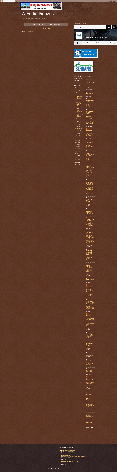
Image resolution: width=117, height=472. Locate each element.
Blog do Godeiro (88, 399)
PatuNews (88, 165)
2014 (76, 157)
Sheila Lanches (89, 355)
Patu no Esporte (90, 334)
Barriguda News (90, 100)
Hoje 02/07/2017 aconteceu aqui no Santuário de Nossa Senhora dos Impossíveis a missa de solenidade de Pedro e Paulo (90, 241)
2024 (76, 135)
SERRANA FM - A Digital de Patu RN (90, 82)
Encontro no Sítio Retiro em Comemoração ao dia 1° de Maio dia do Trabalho (90, 293)
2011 (76, 164)
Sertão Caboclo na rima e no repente (90, 144)
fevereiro (78, 128)
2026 (76, 90)
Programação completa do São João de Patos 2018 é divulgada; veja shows (90, 224)
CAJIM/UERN (89, 422)
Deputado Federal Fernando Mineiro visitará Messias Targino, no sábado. (90, 157)
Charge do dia (89, 94)
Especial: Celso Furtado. (78, 120)
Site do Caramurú (88, 393)
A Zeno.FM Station (78, 46)
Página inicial (46, 28)
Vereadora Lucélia (88, 316)
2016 (76, 153)
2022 (76, 140)
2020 (76, 144)
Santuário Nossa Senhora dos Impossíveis (90, 234)
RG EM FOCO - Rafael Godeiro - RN (90, 343)
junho (77, 124)
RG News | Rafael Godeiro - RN (90, 417)
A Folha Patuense (38, 13)
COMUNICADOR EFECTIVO (90, 220)
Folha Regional (89, 301)
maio (77, 126)
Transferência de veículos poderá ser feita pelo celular (89, 103)
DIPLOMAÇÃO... (89, 281)
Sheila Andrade (90, 354)
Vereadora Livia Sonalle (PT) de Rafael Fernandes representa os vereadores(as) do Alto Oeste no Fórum (90, 383)
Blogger (66, 468)
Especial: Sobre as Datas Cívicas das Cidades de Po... (79, 105)
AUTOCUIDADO (89, 146)
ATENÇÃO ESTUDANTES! (89, 213)
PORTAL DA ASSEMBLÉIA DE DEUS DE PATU (89, 252)
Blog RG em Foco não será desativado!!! (70, 463)
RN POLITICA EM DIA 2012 (89, 112)
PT (86, 378)
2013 (76, 160)
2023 (76, 138)
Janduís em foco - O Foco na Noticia (89, 288)
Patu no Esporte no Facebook (89, 336)
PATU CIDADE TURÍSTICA (89, 131)
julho (77, 92)
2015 (76, 155)
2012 (76, 162)
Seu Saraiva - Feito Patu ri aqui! (89, 371)
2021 (76, 142)
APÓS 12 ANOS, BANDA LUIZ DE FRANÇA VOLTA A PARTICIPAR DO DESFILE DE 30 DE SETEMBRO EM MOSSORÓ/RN (90, 189)
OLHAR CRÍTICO (90, 279)
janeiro (78, 130)
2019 (76, 146)
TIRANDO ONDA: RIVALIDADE (90, 364)
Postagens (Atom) (30, 31)
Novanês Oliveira (88, 266)
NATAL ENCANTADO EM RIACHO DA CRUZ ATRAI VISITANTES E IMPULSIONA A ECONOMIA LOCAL (90, 171)
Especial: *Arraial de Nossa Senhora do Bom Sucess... (79, 113)
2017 (76, 151)
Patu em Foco (89, 93)
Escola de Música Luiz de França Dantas (89, 182)
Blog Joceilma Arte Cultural (89, 210)
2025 (76, 133)
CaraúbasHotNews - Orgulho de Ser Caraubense (90, 405)
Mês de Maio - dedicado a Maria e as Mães (90, 203)
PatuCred (88, 411)
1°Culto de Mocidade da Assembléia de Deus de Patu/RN (90, 257)
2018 (76, 149)
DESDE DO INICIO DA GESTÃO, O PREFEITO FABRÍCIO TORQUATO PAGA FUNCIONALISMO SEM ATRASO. (90, 306)
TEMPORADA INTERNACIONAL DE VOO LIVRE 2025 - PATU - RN (90, 135)
